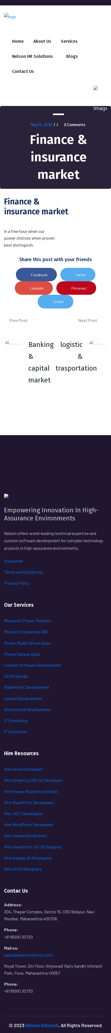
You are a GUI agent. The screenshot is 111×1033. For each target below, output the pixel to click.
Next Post (88, 320)
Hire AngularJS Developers (28, 857)
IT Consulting (15, 720)
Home (18, 41)
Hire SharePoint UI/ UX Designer (32, 846)
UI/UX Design (16, 676)
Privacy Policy (16, 582)
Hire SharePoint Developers (29, 802)
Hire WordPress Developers (28, 824)
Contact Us (23, 71)
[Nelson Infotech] (10, 16)
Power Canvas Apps (22, 653)
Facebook (39, 274)
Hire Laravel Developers (25, 835)
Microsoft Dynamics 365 (26, 631)
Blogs (72, 56)
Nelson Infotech (42, 1025)
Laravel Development (23, 698)
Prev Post (18, 320)
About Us (42, 41)
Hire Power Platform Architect (31, 791)
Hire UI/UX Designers (22, 868)
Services (69, 41)
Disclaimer (13, 560)
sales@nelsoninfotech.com (28, 954)
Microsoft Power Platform (27, 620)
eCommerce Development (27, 709)
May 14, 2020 (41, 124)
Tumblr (58, 301)
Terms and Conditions (23, 571)
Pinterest (79, 288)
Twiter (80, 274)
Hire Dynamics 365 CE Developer (33, 780)
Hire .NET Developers (23, 813)
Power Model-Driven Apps (27, 642)
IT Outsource (15, 731)
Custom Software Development (32, 665)
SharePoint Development (26, 687)
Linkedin (36, 288)
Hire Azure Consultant (23, 769)
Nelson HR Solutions (32, 56)
